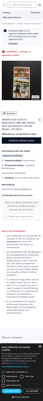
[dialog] (21, 372)
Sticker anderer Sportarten (29, 23)
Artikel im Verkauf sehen (21, 140)
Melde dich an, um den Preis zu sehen (19, 134)
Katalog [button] (6, 12)
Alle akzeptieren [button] (12, 391)
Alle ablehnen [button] (32, 391)
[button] (21, 366)
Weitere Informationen (19, 363)
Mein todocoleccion (12, 17)
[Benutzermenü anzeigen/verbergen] (3, 4)
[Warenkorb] (39, 4)
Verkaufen (35, 12)
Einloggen (13, 43)
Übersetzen (10, 113)
